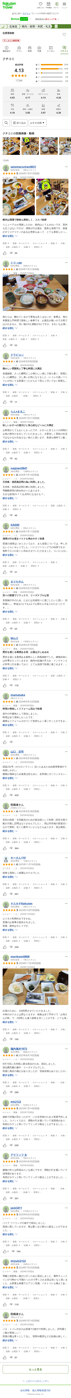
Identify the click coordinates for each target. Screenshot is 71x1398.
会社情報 (25, 1390)
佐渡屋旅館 (8, 32)
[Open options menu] (66, 167)
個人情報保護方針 (41, 1390)
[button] (11, 146)
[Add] (64, 34)
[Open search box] (6, 122)
